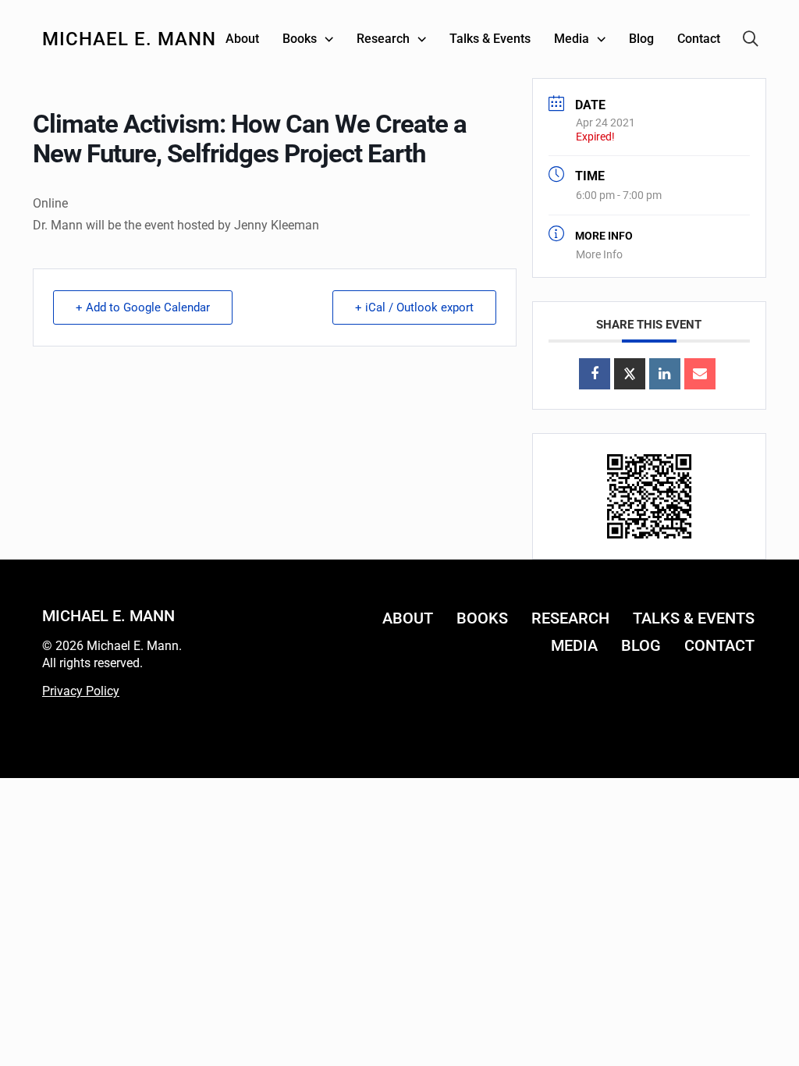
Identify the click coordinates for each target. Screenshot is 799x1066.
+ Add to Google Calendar (143, 307)
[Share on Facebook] (594, 373)
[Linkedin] (664, 373)
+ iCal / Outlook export (414, 307)
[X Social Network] (629, 373)
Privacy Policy (80, 691)
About (407, 618)
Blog (641, 645)
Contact (719, 645)
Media (574, 645)
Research (570, 618)
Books (482, 618)
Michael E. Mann (129, 39)
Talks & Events (694, 618)
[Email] (700, 373)
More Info (599, 254)
